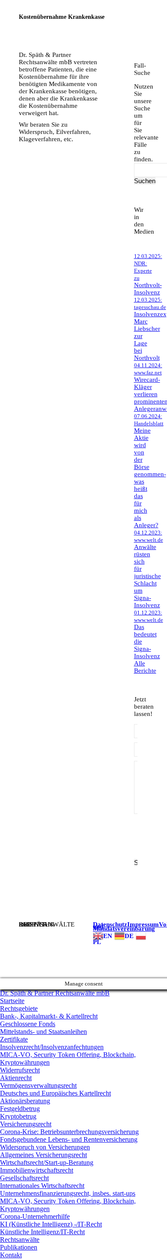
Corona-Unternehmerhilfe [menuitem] (35, 1216)
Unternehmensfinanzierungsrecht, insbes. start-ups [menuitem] (67, 1193)
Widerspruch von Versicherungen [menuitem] (45, 1147)
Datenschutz (110, 924)
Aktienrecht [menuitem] (16, 1077)
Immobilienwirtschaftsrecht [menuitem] (36, 1170)
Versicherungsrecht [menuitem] (25, 1124)
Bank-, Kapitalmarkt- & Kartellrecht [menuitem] (49, 1016)
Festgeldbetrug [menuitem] (20, 1108)
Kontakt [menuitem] (11, 1255)
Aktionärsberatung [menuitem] (25, 1101)
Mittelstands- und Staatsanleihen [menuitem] (43, 1031)
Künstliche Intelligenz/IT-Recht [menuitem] (42, 1231)
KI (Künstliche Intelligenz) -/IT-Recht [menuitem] (51, 1224)
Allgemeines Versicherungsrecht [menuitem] (43, 1154)
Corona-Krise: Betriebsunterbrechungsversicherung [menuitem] (69, 1131)
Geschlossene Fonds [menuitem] (27, 1023)
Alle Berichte (145, 667)
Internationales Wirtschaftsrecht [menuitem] (42, 1185)
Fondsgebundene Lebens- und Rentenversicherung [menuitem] (68, 1139)
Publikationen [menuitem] (18, 1247)
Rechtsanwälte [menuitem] (19, 1239)
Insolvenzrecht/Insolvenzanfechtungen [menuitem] (52, 1047)
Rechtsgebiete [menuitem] (19, 1008)
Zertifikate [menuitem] (14, 1039)
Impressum (143, 924)
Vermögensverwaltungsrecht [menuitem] (38, 1085)
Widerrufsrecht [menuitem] (20, 1070)
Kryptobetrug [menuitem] (18, 1116)
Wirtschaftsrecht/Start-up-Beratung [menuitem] (46, 1162)
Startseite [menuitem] (12, 1000)
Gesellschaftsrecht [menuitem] (24, 1178)
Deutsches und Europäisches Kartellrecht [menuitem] (55, 1093)
